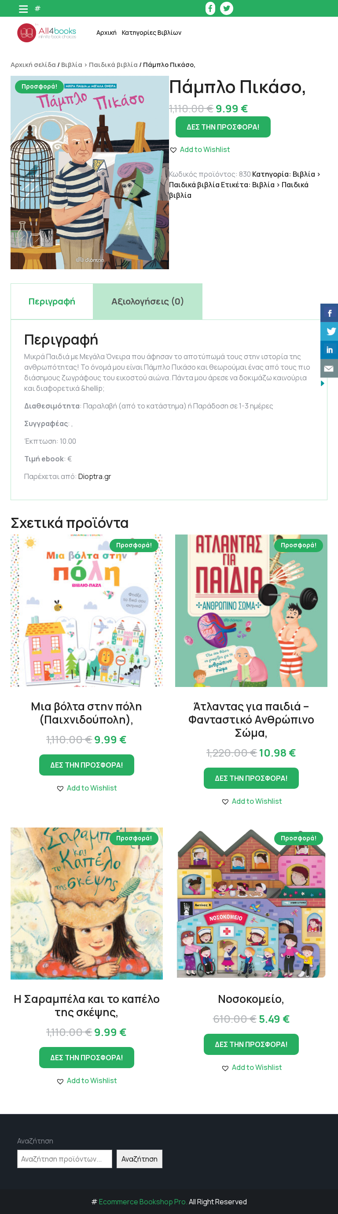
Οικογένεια (148, 184)
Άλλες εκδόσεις (155, 272)
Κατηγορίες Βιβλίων (151, 32)
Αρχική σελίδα (33, 64)
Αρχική (106, 32)
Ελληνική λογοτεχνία (163, 74)
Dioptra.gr (94, 476)
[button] (86, 788)
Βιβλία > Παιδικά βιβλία (99, 64)
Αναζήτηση (35, 1141)
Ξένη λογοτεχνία (157, 162)
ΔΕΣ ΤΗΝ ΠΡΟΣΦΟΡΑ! (223, 127)
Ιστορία (144, 118)
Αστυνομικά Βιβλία (160, 52)
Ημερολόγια (150, 96)
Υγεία (140, 228)
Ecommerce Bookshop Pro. (143, 1202)
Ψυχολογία (148, 250)
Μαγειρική (147, 140)
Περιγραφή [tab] (52, 301)
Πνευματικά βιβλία (159, 206)
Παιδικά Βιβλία (154, 294)
